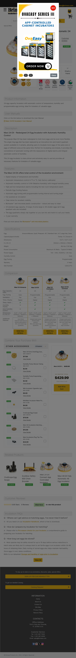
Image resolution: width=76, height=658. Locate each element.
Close (54, 75)
